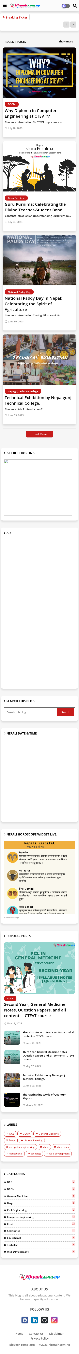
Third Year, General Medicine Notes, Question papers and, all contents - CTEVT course (48, 1055)
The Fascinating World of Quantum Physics (44, 1096)
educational (15, 1153)
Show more (66, 41)
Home (19, 1333)
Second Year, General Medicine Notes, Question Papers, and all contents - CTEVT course (35, 1010)
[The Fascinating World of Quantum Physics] (12, 1100)
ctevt (46, 1147)
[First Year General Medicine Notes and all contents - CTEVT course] (12, 1038)
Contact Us (36, 1333)
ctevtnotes (63, 1147)
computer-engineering (22, 1147)
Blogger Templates (22, 1345)
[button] (66, 25)
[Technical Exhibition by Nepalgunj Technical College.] (12, 1080)
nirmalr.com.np (59, 1345)
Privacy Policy (40, 1338)
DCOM (26, 1133)
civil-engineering (33, 1140)
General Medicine (49, 1133)
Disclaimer (56, 1333)
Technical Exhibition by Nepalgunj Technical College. (44, 1076)
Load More (39, 434)
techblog (36, 1153)
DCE (11, 1133)
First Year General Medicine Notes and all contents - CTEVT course (49, 1034)
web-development (59, 1153)
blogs (12, 1140)
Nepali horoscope (12, 917)
